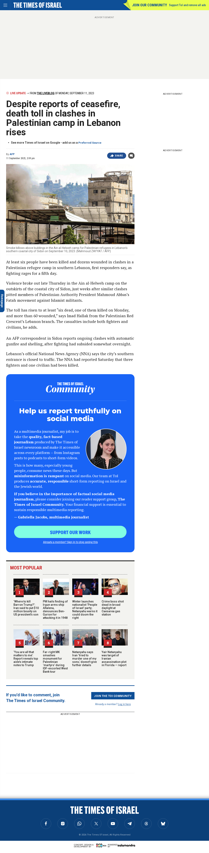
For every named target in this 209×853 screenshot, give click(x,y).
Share (119, 155)
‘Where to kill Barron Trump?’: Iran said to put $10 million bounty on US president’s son (26, 608)
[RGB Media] (102, 845)
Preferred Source (89, 142)
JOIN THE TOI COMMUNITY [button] (112, 696)
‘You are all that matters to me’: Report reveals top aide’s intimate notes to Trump (25, 658)
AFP (12, 154)
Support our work (70, 532)
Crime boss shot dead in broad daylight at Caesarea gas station (113, 608)
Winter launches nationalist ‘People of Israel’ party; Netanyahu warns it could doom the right (84, 609)
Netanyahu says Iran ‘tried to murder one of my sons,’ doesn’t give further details (84, 658)
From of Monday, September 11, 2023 (61, 93)
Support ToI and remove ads (187, 5)
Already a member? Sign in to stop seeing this (70, 542)
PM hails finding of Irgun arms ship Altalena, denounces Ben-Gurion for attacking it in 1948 (55, 609)
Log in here (124, 704)
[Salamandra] (126, 845)
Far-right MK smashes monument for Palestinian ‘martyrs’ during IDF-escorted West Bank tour (55, 661)
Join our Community (149, 5)
